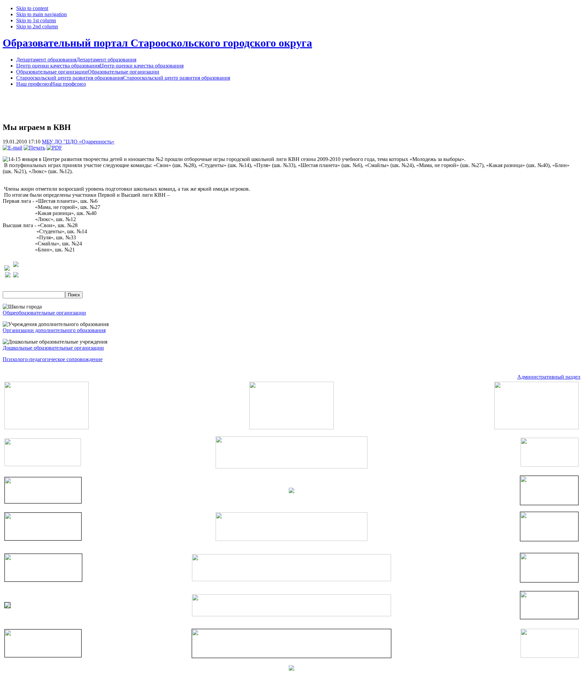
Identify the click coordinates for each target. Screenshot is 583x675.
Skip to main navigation (41, 14)
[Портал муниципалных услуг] (291, 669)
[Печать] (34, 148)
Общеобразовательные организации (44, 313)
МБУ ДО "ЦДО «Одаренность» (78, 141)
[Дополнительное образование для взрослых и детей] (291, 614)
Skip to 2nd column (37, 26)
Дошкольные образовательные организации (53, 348)
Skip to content (32, 8)
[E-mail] (12, 148)
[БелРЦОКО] (291, 656)
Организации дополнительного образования (54, 330)
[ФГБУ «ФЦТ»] (43, 655)
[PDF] (54, 148)
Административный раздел (548, 377)
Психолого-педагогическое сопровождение (53, 359)
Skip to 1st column (36, 20)
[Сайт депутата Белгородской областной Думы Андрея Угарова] (549, 617)
